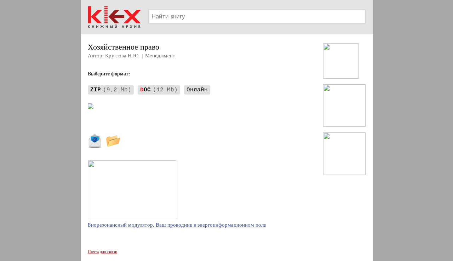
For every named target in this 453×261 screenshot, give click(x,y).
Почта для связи (102, 251)
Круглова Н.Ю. (122, 55)
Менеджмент (160, 55)
